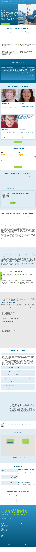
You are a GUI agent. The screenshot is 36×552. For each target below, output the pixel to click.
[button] (1, 156)
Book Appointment (4, 23)
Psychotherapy (20, 525)
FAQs (2, 537)
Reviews (2, 535)
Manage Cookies (26, 544)
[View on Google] (2, 152)
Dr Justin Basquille (8, 188)
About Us (2, 532)
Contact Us (3, 539)
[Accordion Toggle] (33, 354)
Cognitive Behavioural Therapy (23, 526)
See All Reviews (18, 167)
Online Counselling (21, 524)
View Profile (13, 202)
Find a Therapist (13, 23)
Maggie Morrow (5, 103)
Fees (2, 536)
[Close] (27, 440)
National (5, 5)
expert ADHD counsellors (15, 33)
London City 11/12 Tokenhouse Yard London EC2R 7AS (4, 525)
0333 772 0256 (13, 1)
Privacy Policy (20, 544)
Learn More (4, 112)
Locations (2, 523)
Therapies (20, 523)
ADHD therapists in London (13, 8)
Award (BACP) (10, 5)
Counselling (20, 527)
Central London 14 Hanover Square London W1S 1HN (4, 529)
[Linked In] (2, 521)
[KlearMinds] (4, 2)
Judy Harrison (5, 129)
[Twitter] (4, 520)
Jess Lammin (22, 103)
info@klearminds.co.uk (23, 1)
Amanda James (23, 129)
